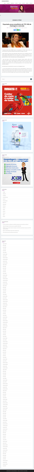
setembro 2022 (5, 325)
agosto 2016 (5, 451)
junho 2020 (4, 373)
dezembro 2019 (5, 383)
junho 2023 (4, 310)
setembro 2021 (5, 346)
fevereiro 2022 (5, 338)
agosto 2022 (5, 327)
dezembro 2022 (5, 320)
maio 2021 (4, 353)
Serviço (27, 3)
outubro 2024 (5, 282)
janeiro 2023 (5, 318)
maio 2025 (4, 269)
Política (16, 3)
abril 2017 (4, 437)
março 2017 (4, 439)
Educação (4, 193)
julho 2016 (4, 453)
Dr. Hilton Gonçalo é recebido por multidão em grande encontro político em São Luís (15, 224)
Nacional (8, 3)
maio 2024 (4, 290)
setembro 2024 (5, 283)
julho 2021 (4, 350)
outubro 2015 (5, 462)
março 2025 (4, 273)
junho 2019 (4, 394)
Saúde (4, 214)
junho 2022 (4, 331)
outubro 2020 (5, 366)
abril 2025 (4, 271)
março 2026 (4, 252)
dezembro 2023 (5, 299)
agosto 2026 (5, 243)
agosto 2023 (5, 306)
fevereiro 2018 (5, 420)
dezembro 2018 (5, 402)
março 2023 (4, 315)
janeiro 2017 (5, 443)
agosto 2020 (5, 369)
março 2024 (4, 294)
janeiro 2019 (5, 401)
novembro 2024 (5, 280)
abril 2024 (4, 292)
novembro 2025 (5, 259)
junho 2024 (4, 289)
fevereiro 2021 (5, 359)
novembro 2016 (5, 446)
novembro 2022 (5, 322)
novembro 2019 (5, 385)
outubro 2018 (5, 406)
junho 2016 (4, 455)
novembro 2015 (5, 460)
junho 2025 (4, 268)
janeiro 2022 (5, 339)
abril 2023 (4, 313)
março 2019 (4, 397)
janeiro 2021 (5, 360)
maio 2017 (4, 436)
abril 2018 (4, 416)
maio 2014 (4, 465)
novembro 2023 (5, 301)
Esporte (23, 3)
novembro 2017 (5, 425)
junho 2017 (4, 434)
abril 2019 (4, 395)
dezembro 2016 (5, 444)
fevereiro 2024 (5, 296)
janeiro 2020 (5, 381)
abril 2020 (4, 376)
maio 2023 (4, 311)
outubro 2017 (5, 427)
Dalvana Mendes (5, 1)
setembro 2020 (5, 367)
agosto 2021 (5, 348)
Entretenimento (5, 197)
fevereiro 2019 (5, 399)
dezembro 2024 (5, 278)
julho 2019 (4, 392)
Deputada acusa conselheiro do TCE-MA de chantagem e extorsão (17, 25)
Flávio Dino (4, 202)
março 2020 (4, 378)
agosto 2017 (5, 430)
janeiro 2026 (5, 255)
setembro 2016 (5, 450)
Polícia (20, 3)
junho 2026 (4, 247)
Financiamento (5, 200)
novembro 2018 (5, 404)
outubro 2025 (5, 261)
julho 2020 (4, 371)
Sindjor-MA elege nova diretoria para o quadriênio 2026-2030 (12, 226)
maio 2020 (4, 374)
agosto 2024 (5, 285)
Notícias (4, 207)
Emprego (31, 3)
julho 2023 (4, 308)
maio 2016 (4, 457)
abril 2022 (4, 334)
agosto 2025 (5, 264)
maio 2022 (4, 332)
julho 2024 (4, 287)
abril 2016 (4, 458)
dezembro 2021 (5, 341)
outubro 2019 (5, 387)
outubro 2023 (5, 303)
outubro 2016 (5, 448)
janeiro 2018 (5, 422)
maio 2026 (4, 248)
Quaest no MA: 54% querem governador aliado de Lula (11, 230)
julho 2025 (4, 266)
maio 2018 (4, 415)
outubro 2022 (5, 324)
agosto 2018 (5, 409)
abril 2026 (4, 250)
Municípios (12, 3)
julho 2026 (4, 245)
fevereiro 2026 (5, 254)
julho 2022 (4, 329)
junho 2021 (4, 352)
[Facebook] (14, 30)
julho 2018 (4, 411)
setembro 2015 (5, 464)
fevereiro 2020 (5, 380)
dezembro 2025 (5, 257)
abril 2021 (4, 355)
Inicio (5, 3)
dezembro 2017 (5, 423)
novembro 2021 (5, 343)
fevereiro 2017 (5, 441)
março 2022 (4, 336)
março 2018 (4, 418)
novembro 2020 (5, 364)
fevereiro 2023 (5, 317)
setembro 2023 (5, 304)
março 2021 (4, 357)
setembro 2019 (5, 388)
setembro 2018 (5, 408)
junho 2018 (4, 413)
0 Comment (25, 27)
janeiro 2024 (5, 297)
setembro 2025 (5, 262)
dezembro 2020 (5, 362)
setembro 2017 (5, 429)
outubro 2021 (5, 345)
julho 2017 (4, 432)
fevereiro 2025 (5, 275)
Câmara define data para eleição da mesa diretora (10, 232)
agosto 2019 (5, 390)
